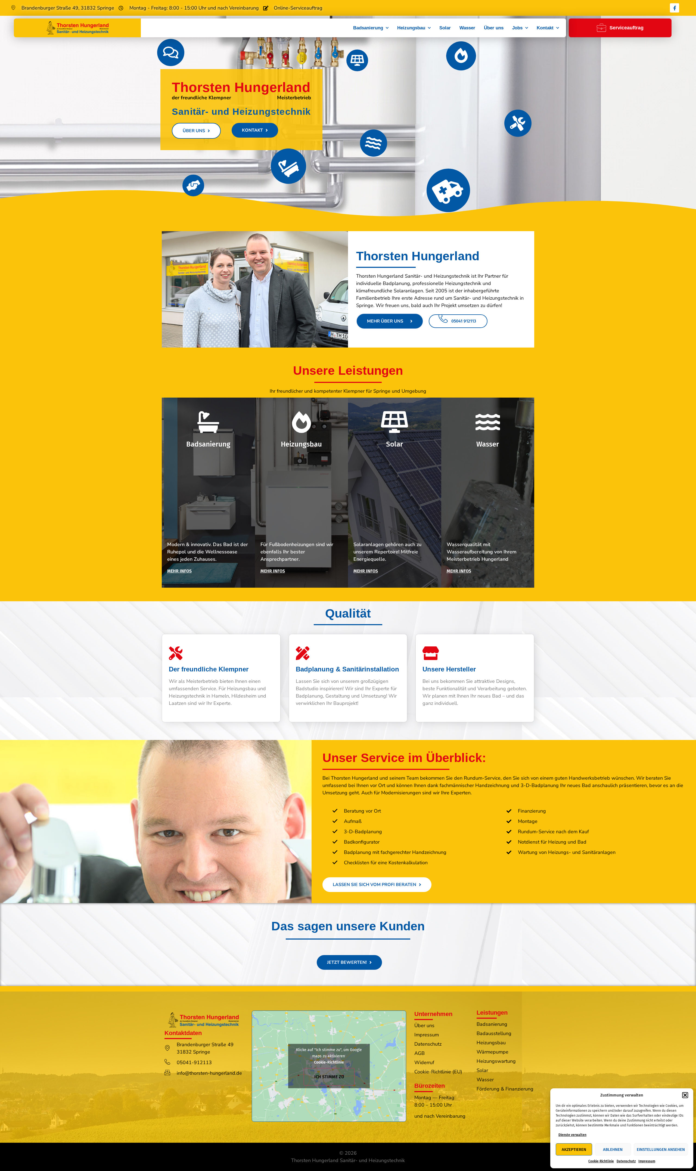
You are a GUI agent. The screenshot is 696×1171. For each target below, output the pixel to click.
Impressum (646, 1161)
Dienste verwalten (572, 1135)
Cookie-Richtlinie (601, 1161)
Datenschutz (626, 1161)
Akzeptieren (574, 1149)
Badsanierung (368, 27)
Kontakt (545, 27)
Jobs (517, 27)
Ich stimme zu (329, 1076)
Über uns (494, 27)
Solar (445, 27)
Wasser (467, 27)
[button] (685, 1095)
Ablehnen (613, 1149)
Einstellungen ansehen (661, 1149)
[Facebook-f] (674, 8)
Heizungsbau (411, 27)
